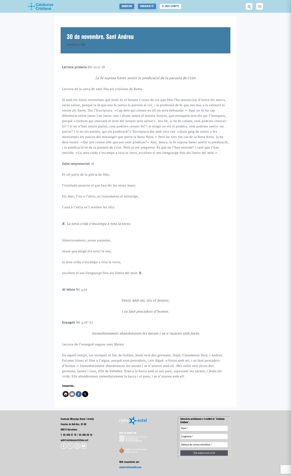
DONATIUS (127, 6)
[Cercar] (249, 6)
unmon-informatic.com (130, 467)
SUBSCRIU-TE (147, 6)
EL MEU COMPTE (170, 6)
